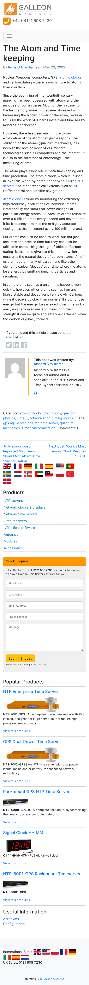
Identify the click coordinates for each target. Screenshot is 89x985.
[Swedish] (8, 474)
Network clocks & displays (24, 507)
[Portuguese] (71, 467)
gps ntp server (14, 423)
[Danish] (8, 482)
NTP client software (19, 528)
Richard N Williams (22, 67)
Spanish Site (16, 957)
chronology (52, 413)
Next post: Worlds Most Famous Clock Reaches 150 (67, 451)
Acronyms (11, 919)
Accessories (13, 548)
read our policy (40, 664)
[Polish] (60, 474)
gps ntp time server (43, 423)
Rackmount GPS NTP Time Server (36, 791)
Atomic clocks (14, 199)
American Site (46, 952)
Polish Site (55, 952)
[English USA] (60, 467)
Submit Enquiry (20, 658)
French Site (64, 952)
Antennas (11, 534)
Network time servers (20, 514)
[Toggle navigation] (9, 36)
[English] (8, 467)
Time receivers (15, 521)
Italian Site (7, 957)
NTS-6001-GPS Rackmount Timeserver (42, 873)
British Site (37, 952)
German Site (73, 952)
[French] (18, 467)
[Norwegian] (29, 474)
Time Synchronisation (34, 418)
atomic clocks (70, 77)
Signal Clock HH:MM (23, 832)
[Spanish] (50, 467)
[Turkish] (71, 474)
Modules (10, 541)
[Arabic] (39, 474)
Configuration (14, 924)
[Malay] (50, 474)
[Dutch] (18, 474)
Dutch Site (25, 957)
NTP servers (13, 500)
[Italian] (39, 467)
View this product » (16, 731)
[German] (29, 467)
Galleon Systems (51, 979)
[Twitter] (35, 393)
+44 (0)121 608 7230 (32, 20)
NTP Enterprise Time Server (30, 691)
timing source (63, 418)
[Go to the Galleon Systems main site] (27, 9)
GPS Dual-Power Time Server (32, 741)
